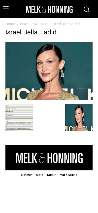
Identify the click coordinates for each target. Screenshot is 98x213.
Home (10, 24)
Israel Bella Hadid (33, 24)
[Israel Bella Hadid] (49, 98)
